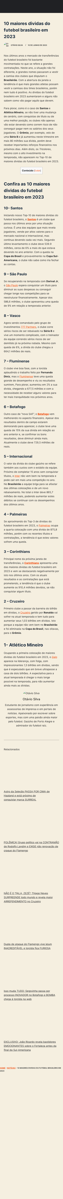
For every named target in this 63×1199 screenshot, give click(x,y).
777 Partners (28, 326)
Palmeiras (44, 525)
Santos (31, 219)
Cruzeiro (25, 612)
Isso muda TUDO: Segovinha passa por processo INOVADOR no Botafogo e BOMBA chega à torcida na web (29, 995)
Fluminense (26, 376)
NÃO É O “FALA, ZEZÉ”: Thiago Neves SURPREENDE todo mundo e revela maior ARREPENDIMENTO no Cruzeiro (28, 897)
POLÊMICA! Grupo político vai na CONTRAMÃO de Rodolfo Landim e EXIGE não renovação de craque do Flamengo (31, 846)
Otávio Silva (31, 699)
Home (2, 1068)
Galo (54, 657)
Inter (17, 475)
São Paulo (12, 285)
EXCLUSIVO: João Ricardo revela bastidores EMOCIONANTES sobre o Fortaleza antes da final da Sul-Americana (30, 1045)
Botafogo (43, 414)
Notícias (11, 1068)
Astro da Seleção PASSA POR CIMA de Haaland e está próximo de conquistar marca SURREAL (27, 795)
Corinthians (31, 563)
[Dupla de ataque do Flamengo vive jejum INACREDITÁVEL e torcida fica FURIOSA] (31, 923)
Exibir (37, 170)
